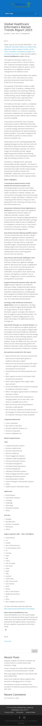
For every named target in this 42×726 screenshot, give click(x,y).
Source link (7, 641)
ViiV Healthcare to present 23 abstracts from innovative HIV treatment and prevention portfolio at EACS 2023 (20, 687)
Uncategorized (25, 33)
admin (8, 33)
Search (34, 651)
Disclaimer (19, 712)
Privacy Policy (9, 712)
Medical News (30, 712)
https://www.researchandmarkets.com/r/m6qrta (19, 609)
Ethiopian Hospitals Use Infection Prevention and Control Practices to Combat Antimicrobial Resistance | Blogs (19, 663)
